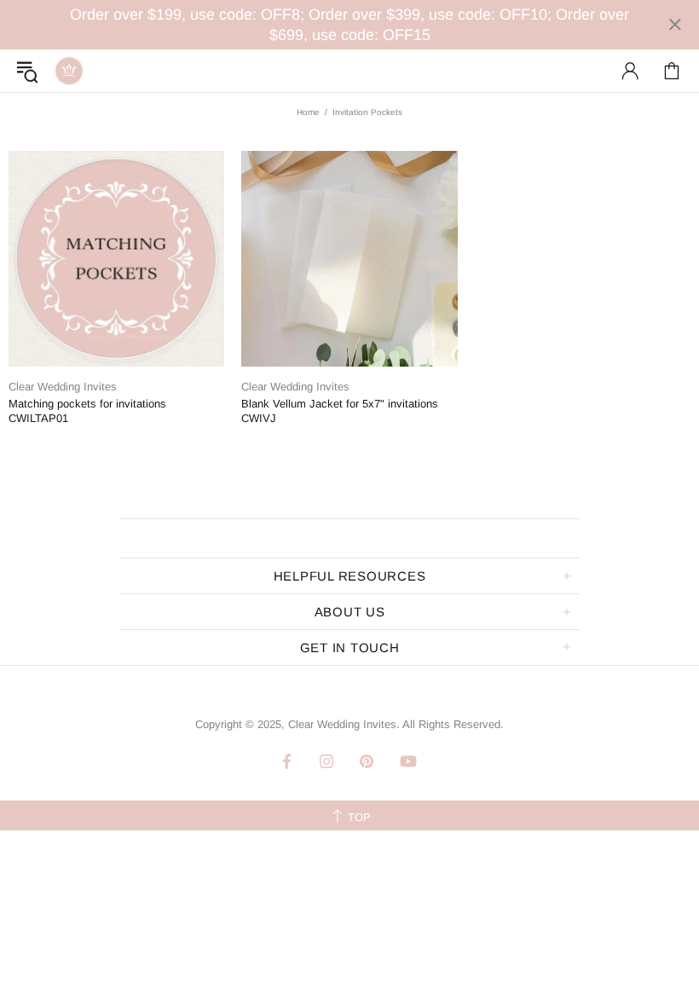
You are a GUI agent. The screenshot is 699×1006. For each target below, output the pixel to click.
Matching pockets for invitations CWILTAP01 (87, 411)
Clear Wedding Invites (69, 70)
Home (308, 112)
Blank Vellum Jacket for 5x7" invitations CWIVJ (339, 411)
